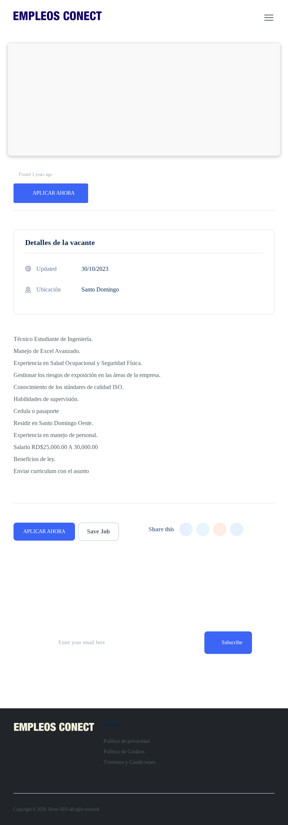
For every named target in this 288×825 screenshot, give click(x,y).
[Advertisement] (144, 99)
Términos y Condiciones (129, 762)
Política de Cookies (124, 751)
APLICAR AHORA (54, 193)
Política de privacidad (127, 741)
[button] (268, 17)
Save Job (98, 531)
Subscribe (232, 642)
